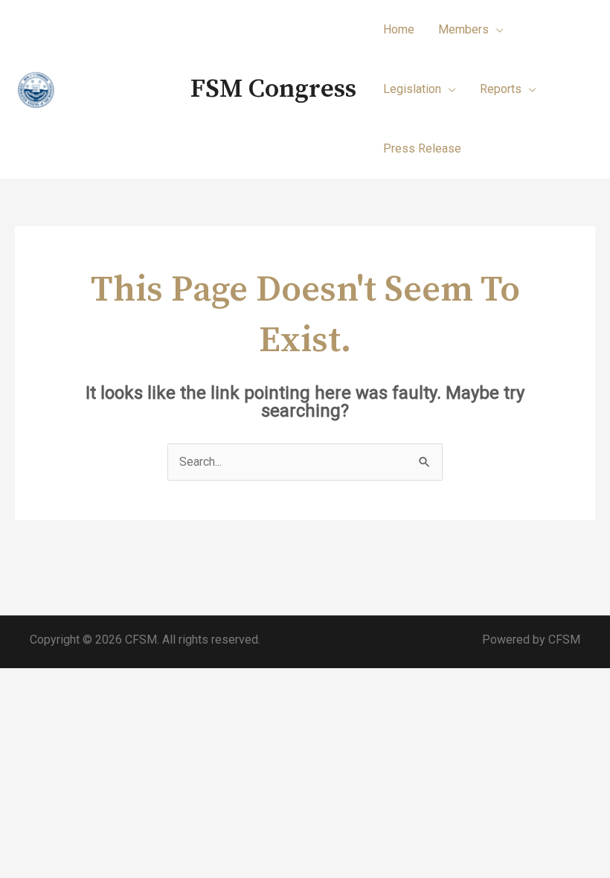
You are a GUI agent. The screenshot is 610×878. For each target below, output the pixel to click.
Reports (500, 89)
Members (463, 29)
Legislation (412, 89)
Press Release (422, 148)
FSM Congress (273, 89)
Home (398, 29)
